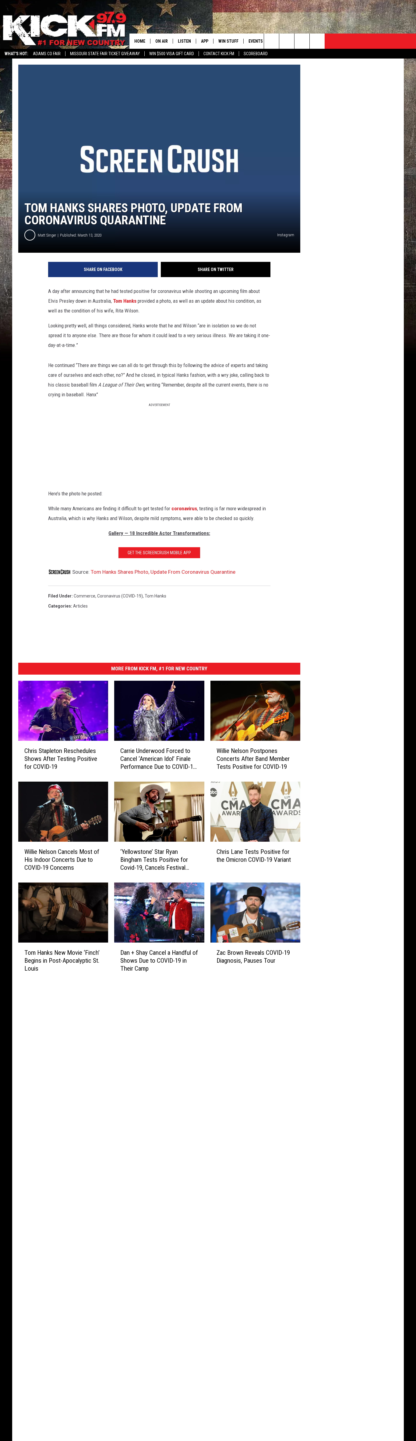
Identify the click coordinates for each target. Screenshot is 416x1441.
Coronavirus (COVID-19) (120, 596)
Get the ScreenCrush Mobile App (159, 552)
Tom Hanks (124, 301)
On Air (161, 41)
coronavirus (184, 508)
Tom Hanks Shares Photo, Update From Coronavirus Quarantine (163, 572)
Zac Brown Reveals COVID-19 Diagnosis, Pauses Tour (253, 956)
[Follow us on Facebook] (301, 41)
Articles (80, 606)
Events (256, 41)
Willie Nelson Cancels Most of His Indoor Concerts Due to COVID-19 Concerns (61, 859)
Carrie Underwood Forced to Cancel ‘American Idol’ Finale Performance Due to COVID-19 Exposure (158, 759)
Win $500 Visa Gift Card (171, 53)
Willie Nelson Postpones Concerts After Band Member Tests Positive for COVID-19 (253, 758)
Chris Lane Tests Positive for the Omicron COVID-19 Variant (254, 855)
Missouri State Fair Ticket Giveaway (105, 53)
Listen (184, 41)
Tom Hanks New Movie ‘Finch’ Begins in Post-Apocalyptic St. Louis (62, 960)
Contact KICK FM (218, 53)
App (204, 41)
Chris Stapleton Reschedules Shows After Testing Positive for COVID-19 (60, 758)
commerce (84, 596)
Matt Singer (47, 235)
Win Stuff (228, 41)
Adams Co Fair (47, 53)
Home (139, 41)
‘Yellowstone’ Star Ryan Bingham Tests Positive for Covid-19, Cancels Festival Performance (154, 860)
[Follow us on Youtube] (317, 41)
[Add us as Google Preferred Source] (286, 41)
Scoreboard (256, 53)
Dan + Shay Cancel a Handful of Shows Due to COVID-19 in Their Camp (159, 960)
